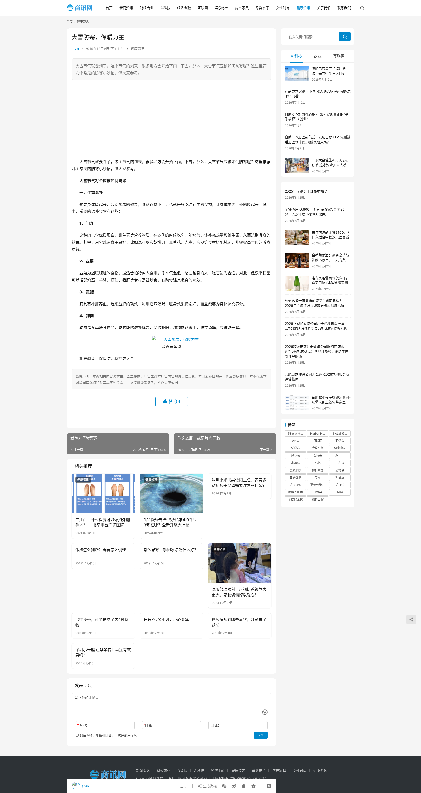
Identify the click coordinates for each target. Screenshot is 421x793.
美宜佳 (339, 485)
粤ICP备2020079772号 (248, 778)
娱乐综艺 (221, 8)
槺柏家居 (318, 470)
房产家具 (242, 8)
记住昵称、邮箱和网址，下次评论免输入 (108, 735)
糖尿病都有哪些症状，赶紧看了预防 (239, 622)
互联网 (203, 8)
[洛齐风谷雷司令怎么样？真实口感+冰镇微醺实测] (297, 283)
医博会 (317, 455)
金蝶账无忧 (295, 499)
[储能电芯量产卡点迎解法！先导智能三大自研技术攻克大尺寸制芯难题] (297, 73)
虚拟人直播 (295, 492)
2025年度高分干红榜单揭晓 (306, 191)
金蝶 (340, 492)
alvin (75, 49)
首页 (109, 8)
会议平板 (318, 448)
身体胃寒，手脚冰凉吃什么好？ (171, 549)
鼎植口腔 (318, 499)
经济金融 (184, 8)
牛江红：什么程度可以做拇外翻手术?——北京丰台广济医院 (102, 522)
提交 (261, 735)
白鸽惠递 (295, 477)
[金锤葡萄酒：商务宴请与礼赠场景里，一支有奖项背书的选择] (297, 260)
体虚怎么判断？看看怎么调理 (100, 549)
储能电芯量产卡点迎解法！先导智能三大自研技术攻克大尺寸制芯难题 (330, 73)
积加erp (295, 485)
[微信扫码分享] (224, 786)
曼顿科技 (295, 470)
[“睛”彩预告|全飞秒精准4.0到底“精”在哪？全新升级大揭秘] (171, 493)
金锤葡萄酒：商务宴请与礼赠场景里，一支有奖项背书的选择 (330, 260)
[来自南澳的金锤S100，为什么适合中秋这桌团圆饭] (297, 237)
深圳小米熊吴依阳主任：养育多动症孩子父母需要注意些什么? (239, 482)
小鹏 (318, 463)
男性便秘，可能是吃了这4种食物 (101, 622)
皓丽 (318, 477)
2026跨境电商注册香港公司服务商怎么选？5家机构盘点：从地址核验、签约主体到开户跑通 (316, 351)
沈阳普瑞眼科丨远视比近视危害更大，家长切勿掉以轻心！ (239, 592)
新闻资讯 (126, 8)
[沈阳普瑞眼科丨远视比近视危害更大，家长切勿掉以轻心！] (239, 563)
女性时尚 (283, 8)
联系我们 (344, 8)
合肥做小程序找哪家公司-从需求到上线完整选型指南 (331, 402)
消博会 (339, 470)
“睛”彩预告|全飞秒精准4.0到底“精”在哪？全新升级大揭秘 (170, 522)
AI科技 (165, 8)
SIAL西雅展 (339, 433)
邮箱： (149, 725)
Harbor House (319, 433)
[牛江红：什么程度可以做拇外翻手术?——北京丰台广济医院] (103, 493)
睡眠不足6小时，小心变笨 (166, 619)
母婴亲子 (262, 8)
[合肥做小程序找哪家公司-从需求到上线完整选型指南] (297, 402)
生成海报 (209, 786)
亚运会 (339, 441)
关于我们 (324, 8)
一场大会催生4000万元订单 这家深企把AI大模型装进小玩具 (331, 165)
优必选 (295, 448)
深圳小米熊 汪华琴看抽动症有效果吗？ (103, 652)
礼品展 (339, 477)
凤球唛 (295, 455)
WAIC (295, 441)
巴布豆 (339, 463)
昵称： (83, 725)
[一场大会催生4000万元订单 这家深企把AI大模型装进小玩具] (297, 165)
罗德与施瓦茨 (319, 485)
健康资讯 (303, 8)
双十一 (339, 455)
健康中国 (340, 448)
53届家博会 (295, 433)
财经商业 (146, 8)
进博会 (317, 492)
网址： (216, 725)
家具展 (295, 463)
